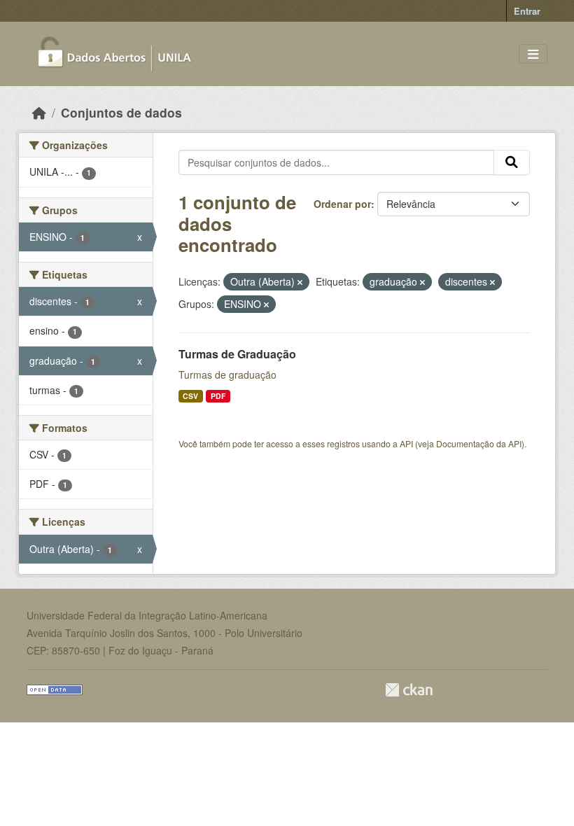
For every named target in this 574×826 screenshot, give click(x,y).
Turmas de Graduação (237, 354)
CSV (190, 396)
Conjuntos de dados (121, 112)
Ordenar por (342, 204)
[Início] (39, 112)
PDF (218, 396)
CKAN (409, 689)
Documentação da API (479, 443)
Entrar (527, 11)
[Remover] (300, 282)
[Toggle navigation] (533, 54)
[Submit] (511, 162)
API (406, 443)
